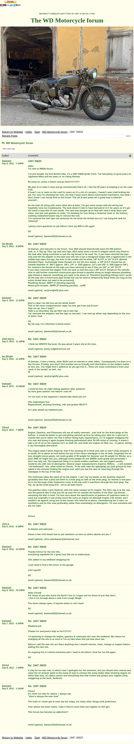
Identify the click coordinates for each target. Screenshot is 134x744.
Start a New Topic (9, 149)
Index (29, 131)
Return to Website (12, 131)
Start (37, 131)
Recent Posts (10, 135)
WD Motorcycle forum (55, 131)
